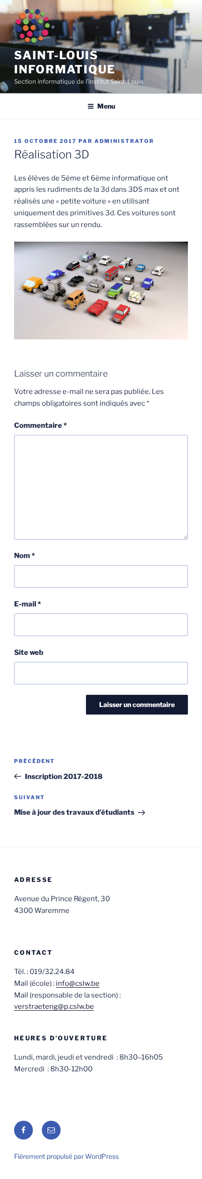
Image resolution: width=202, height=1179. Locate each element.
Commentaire (40, 425)
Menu (106, 106)
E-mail (27, 604)
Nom (24, 555)
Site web (28, 652)
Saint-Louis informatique (65, 62)
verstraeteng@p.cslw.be (54, 1006)
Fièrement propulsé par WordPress (66, 1156)
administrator (124, 141)
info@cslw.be (78, 983)
